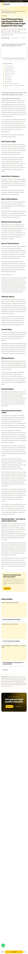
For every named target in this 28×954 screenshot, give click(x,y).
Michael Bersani (8, 79)
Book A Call (9, 706)
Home (2, 9)
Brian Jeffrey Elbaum (9, 69)
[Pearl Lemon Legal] (5, 4)
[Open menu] (25, 4)
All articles (5, 669)
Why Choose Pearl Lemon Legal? (12, 83)
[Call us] (25, 951)
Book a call (7, 588)
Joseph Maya (8, 77)
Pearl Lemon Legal (9, 66)
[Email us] (2, 951)
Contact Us (18, 706)
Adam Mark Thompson (10, 68)
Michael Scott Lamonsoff (10, 71)
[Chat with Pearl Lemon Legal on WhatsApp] (3, 945)
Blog (6, 9)
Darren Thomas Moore (10, 73)
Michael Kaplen (8, 81)
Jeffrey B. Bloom (8, 75)
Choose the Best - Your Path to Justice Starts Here (15, 86)
